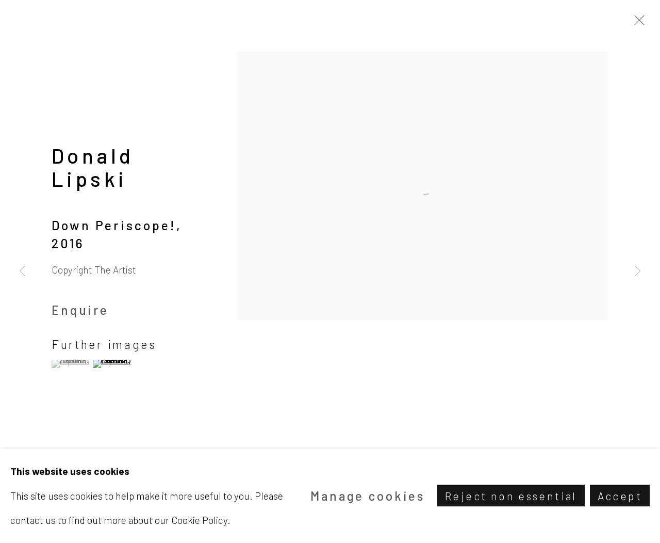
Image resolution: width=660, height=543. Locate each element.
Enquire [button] (80, 309)
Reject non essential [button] (511, 496)
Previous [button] (22, 271)
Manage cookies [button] (367, 495)
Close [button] (637, 23)
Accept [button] (620, 496)
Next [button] (638, 271)
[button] (71, 364)
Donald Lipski (93, 167)
